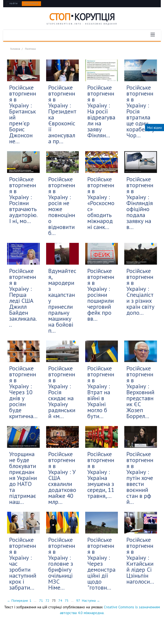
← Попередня (17, 600)
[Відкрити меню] (152, 34)
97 (78, 600)
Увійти (13, 3)
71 (41, 600)
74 (60, 600)
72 (47, 600)
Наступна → (91, 600)
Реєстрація (31, 3)
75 (67, 600)
